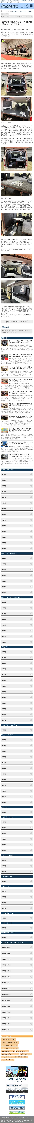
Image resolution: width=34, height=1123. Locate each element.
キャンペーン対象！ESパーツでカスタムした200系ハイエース (20, 341)
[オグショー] (17, 1109)
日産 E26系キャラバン (8, 1051)
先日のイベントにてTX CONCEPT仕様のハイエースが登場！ (20, 404)
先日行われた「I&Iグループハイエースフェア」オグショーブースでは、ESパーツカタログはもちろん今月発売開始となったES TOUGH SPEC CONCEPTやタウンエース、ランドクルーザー (16, 361)
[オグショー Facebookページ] (17, 1098)
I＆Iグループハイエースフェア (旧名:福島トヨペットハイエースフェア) (16, 17)
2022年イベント (7, 971)
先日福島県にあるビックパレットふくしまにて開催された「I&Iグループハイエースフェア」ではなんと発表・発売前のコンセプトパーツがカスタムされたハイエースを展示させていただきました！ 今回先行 (17, 410)
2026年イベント (7, 947)
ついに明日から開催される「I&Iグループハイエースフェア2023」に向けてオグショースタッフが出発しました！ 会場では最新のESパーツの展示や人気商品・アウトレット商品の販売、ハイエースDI (17, 461)
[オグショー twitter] (17, 1104)
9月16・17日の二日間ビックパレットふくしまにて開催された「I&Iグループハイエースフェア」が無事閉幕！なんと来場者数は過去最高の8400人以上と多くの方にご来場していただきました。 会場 (17, 436)
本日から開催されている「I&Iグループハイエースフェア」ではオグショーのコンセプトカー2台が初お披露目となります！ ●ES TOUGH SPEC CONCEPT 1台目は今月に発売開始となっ (17, 449)
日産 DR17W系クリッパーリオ (10, 1054)
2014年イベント (7, 1018)
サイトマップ (10, 1117)
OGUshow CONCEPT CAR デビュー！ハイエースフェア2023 (21, 443)
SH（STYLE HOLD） (21, 1057)
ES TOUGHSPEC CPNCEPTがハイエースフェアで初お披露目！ (20, 416)
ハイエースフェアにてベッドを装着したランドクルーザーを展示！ (20, 367)
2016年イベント (7, 1006)
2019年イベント (7, 988)
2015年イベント (7, 1012)
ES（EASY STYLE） (8, 1060)
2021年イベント (7, 977)
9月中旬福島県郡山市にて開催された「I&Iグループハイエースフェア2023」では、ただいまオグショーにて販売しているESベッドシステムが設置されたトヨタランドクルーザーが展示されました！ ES (17, 373)
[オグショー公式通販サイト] (17, 1093)
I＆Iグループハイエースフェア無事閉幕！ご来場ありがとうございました (20, 429)
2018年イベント (7, 994)
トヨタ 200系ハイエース (8, 1039)
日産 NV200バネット (22, 1051)
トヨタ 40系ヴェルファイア (9, 1045)
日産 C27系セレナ (26, 1054)
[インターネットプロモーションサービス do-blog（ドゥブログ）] (17, 1113)
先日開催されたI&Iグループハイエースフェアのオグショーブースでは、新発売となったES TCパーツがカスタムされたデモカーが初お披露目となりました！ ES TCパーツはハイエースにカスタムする (16, 423)
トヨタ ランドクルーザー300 (10, 1048)
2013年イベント (7, 1024)
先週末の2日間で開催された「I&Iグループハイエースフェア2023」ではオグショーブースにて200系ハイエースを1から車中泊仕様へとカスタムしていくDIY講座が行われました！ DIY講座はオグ (17, 398)
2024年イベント (7, 959)
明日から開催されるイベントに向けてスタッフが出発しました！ (20, 455)
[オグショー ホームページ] (17, 1082)
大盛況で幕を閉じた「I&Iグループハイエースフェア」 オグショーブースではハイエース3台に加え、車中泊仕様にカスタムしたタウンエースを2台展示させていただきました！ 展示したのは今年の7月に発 (17, 386)
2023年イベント (7, 965)
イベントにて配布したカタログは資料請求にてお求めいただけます (20, 355)
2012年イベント (7, 1030)
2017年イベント (7, 1000)
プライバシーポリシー (22, 1117)
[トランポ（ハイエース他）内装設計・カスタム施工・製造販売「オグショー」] (10, 6)
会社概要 (3, 1117)
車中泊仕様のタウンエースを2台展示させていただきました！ (21, 380)
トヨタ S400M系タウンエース (10, 1042)
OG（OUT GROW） (7, 1057)
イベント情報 (7, 11)
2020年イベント (7, 982)
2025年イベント (7, 953)
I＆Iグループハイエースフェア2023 (21, 11)
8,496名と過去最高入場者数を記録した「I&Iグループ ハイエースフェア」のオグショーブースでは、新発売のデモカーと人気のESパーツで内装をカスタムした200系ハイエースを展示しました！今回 (17, 348)
